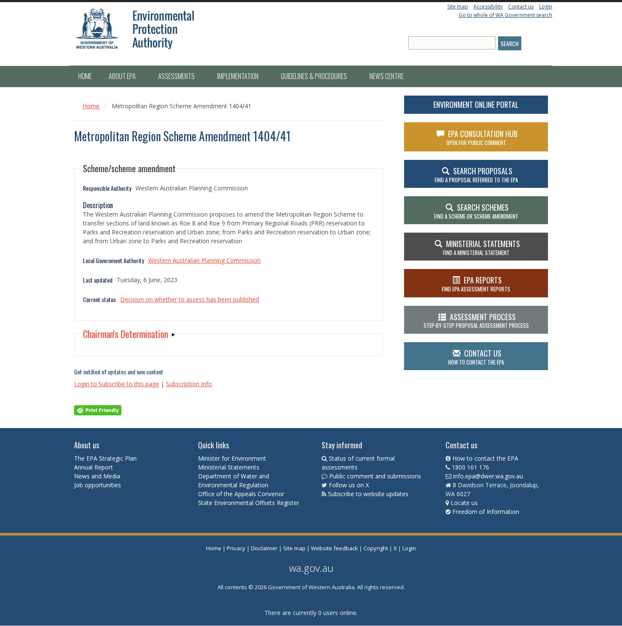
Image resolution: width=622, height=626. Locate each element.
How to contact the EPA (485, 458)
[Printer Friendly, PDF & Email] (97, 410)
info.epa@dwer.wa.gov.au (488, 476)
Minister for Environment (232, 458)
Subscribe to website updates (368, 494)
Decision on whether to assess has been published (189, 299)
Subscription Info (189, 384)
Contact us (521, 6)
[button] (129, 333)
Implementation (238, 76)
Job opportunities (97, 485)
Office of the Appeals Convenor (241, 494)
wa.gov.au (311, 568)
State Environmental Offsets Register (248, 503)
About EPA (123, 76)
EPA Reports (476, 284)
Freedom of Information (485, 512)
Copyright (375, 548)
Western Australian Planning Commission (204, 260)
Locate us (464, 503)
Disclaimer (264, 548)
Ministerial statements (481, 247)
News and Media (97, 476)
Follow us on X (349, 485)
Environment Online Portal (476, 104)
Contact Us (476, 357)
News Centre (386, 76)
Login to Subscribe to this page (116, 384)
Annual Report (94, 467)
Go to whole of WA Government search (505, 15)
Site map (457, 6)
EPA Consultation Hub (482, 137)
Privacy (236, 548)
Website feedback (334, 548)
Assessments (177, 76)
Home (85, 76)
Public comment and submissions (375, 476)
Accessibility (488, 6)
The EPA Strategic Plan (105, 458)
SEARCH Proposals (476, 174)
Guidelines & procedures (314, 76)
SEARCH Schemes (476, 211)
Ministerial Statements (229, 467)
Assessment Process (476, 320)
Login (545, 6)
